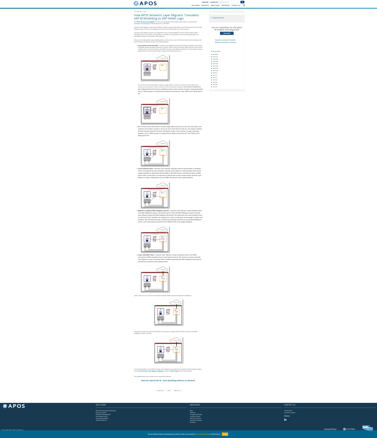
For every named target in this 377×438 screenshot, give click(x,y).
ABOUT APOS (215, 5)
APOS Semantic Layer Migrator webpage (151, 371)
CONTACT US (236, 5)
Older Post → (178, 390)
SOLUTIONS (195, 5)
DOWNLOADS (214, 2)
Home (169, 390)
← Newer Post (160, 390)
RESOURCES (226, 5)
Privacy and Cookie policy (202, 434)
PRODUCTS (205, 5)
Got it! (225, 434)
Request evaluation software (225, 42)
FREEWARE (205, 2)
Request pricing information (225, 40)
